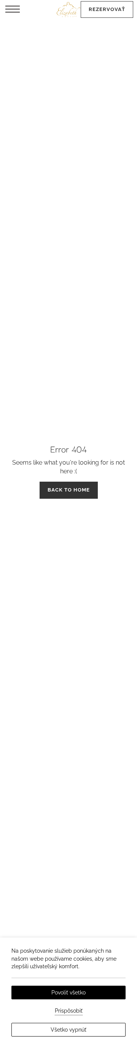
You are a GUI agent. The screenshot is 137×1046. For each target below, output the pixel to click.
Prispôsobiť (69, 1011)
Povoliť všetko (68, 992)
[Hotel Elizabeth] (68, 9)
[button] (12, 9)
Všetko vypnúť (68, 1030)
